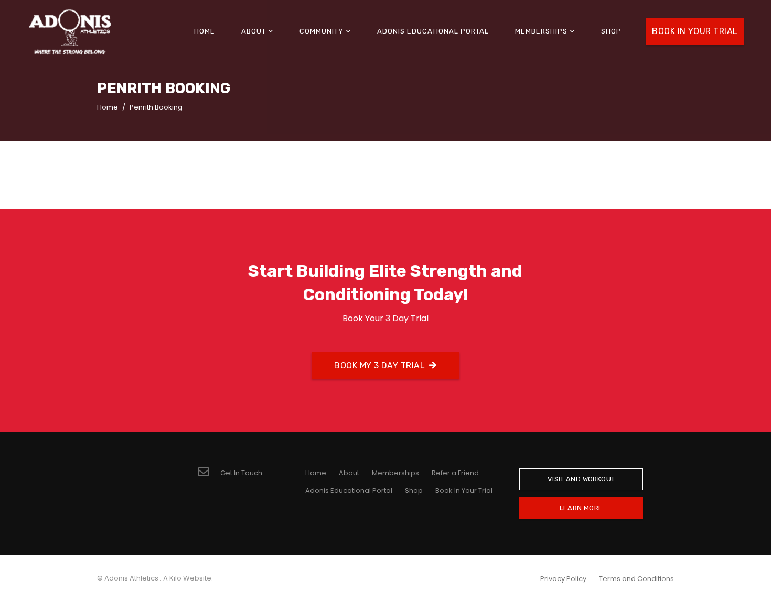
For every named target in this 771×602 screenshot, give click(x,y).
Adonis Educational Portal (348, 491)
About (349, 473)
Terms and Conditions (636, 579)
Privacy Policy (563, 579)
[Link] (70, 32)
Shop (414, 491)
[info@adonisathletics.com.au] (208, 473)
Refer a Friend (455, 473)
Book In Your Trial (463, 491)
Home (315, 473)
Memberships (395, 473)
